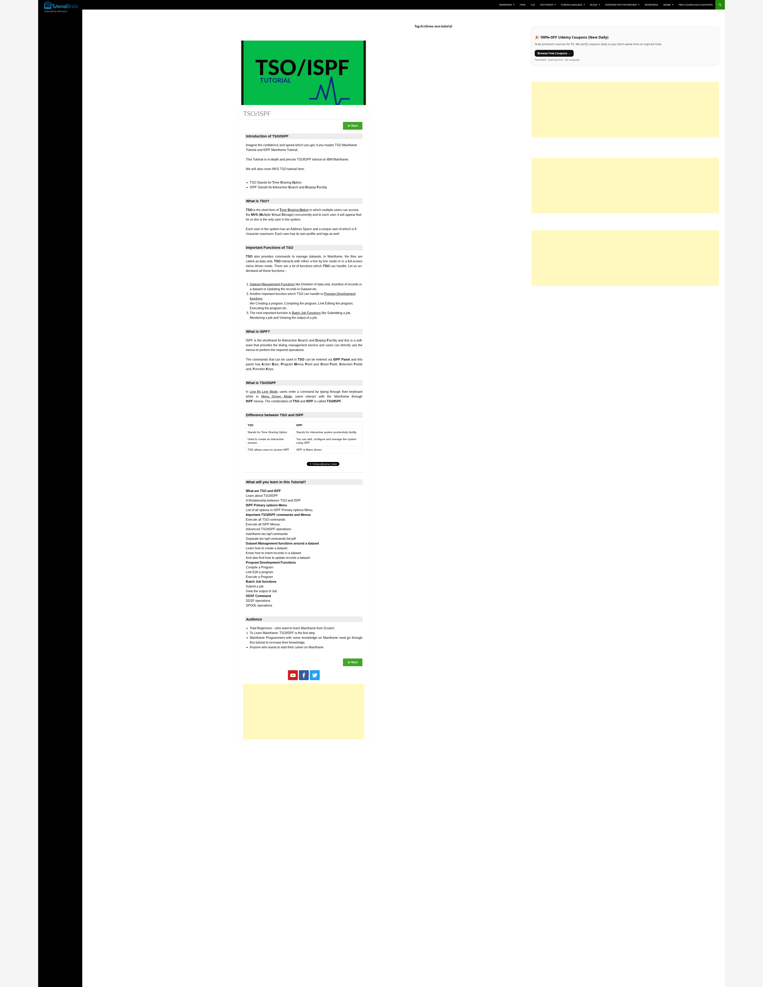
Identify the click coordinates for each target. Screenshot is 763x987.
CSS (533, 4)
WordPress (651, 4)
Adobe (667, 4)
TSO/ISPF (257, 113)
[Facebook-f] (304, 675)
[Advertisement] (303, 711)
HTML (523, 4)
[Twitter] (315, 675)
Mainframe (505, 4)
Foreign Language (571, 4)
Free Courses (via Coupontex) (696, 4)
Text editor (546, 4)
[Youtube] (293, 675)
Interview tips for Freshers (621, 4)
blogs (593, 4)
